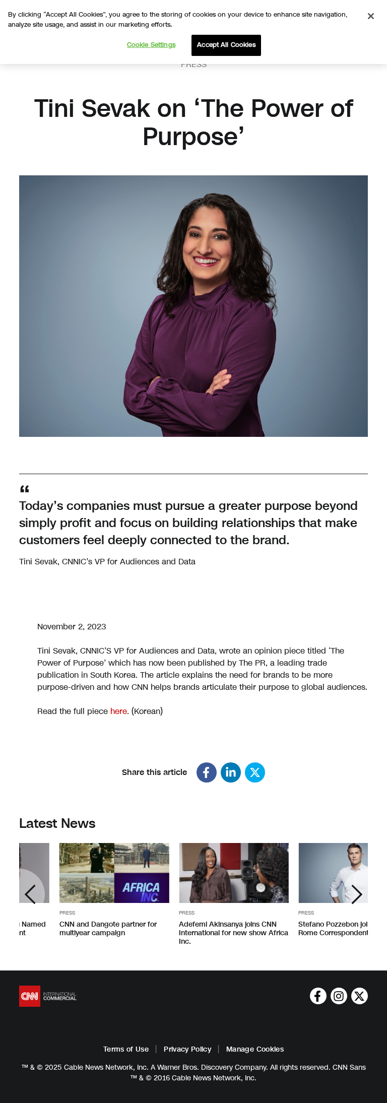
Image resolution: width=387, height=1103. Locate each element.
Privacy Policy (187, 1049)
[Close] (371, 16)
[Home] (48, 996)
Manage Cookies (255, 1049)
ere (121, 711)
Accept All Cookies (226, 44)
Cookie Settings (151, 44)
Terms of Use (126, 1049)
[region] (193, 32)
